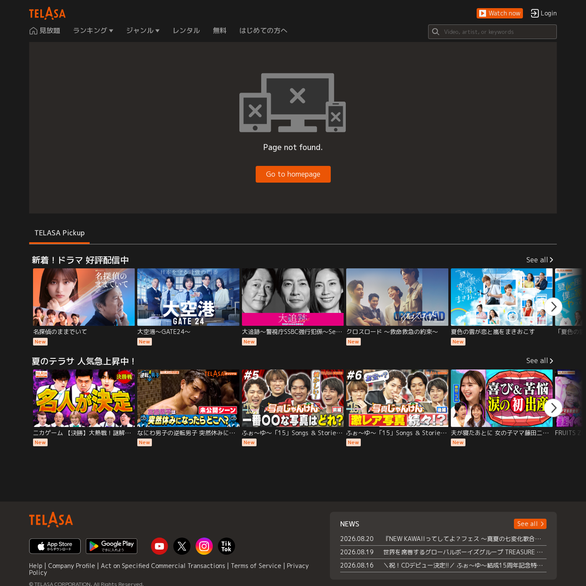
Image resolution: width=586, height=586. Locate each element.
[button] (500, 13)
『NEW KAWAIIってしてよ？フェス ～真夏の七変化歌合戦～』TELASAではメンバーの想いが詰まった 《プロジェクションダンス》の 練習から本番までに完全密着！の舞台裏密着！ (465, 539)
